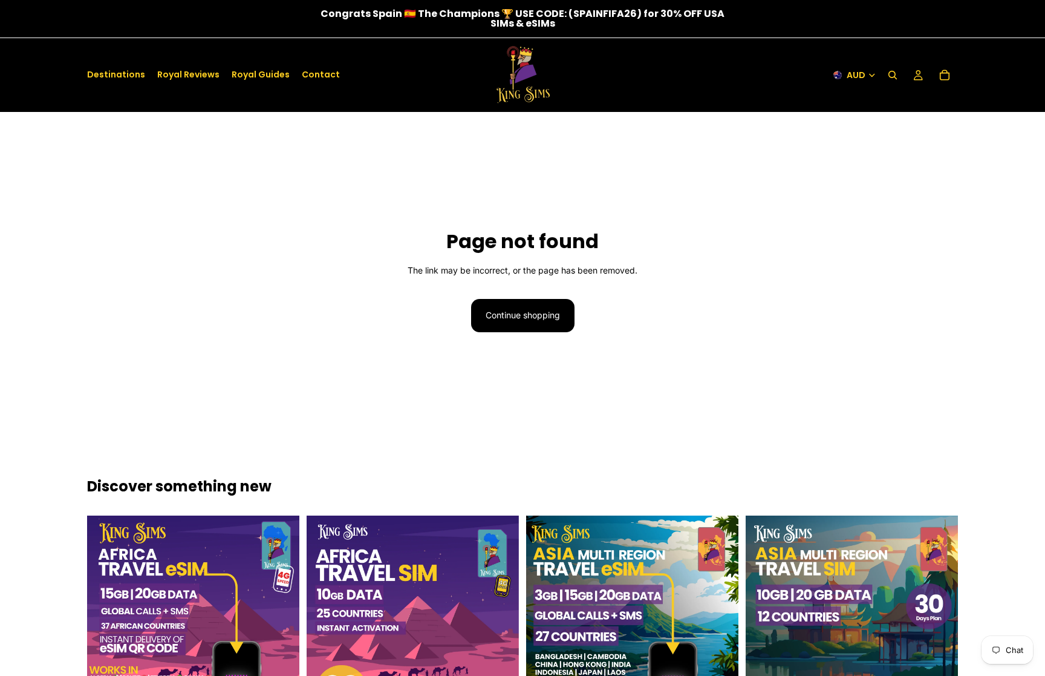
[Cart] (944, 75)
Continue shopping (523, 315)
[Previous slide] (105, 619)
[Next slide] (281, 619)
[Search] (892, 75)
